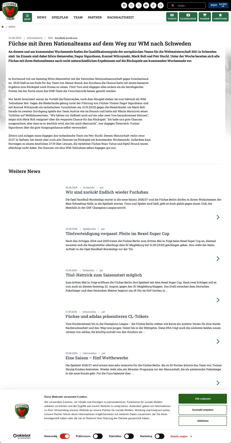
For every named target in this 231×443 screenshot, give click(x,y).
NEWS (41, 17)
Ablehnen (203, 420)
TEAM (78, 17)
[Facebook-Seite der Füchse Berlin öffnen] (124, 5)
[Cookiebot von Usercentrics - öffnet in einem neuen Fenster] (22, 436)
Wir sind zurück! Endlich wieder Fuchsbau (107, 192)
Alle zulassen (203, 398)
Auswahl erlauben (202, 409)
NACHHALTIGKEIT (120, 17)
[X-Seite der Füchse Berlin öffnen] (139, 5)
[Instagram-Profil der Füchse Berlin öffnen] (131, 5)
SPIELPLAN (60, 17)
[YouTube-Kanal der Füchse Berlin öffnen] (146, 5)
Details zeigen (179, 436)
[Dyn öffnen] (218, 5)
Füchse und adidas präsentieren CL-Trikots (107, 316)
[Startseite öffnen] (2, 26)
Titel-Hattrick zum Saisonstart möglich (104, 275)
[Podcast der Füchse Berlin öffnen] (161, 5)
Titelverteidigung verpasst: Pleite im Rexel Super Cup (117, 233)
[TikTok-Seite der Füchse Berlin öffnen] (153, 5)
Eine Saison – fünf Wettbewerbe (97, 357)
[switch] (98, 436)
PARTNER (95, 17)
